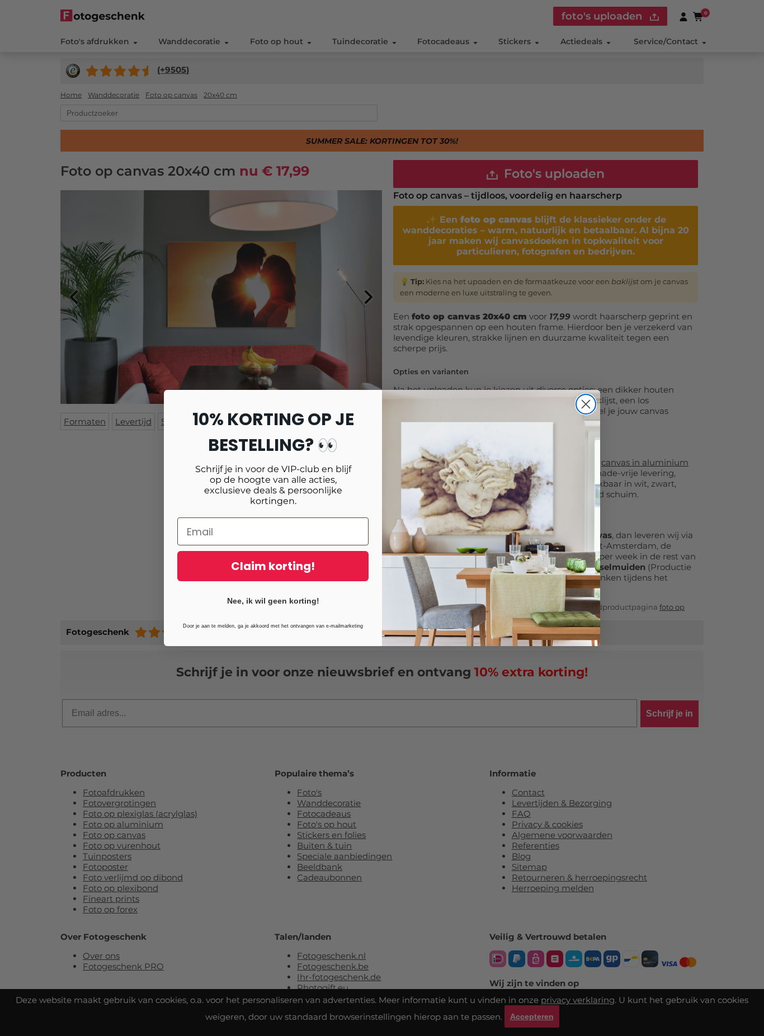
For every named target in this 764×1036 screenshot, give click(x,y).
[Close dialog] (586, 404)
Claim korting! (273, 566)
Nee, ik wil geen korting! (273, 600)
